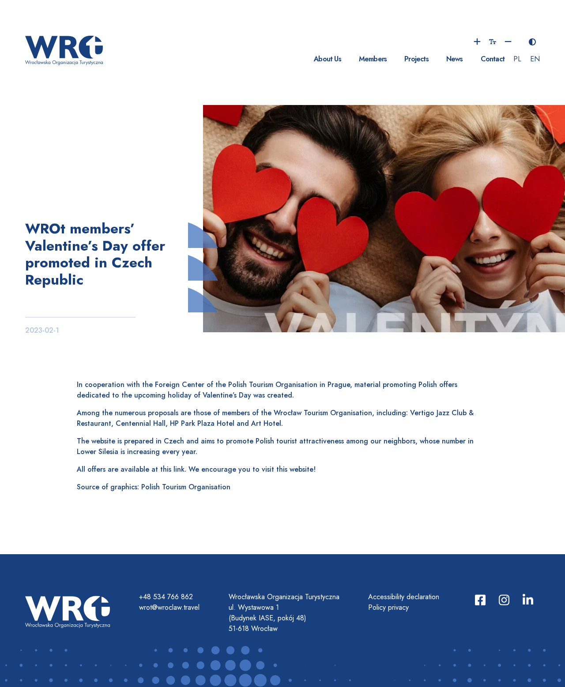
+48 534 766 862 (166, 597)
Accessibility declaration (403, 597)
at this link (168, 469)
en (535, 59)
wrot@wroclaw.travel (169, 607)
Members (373, 59)
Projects (416, 59)
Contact (493, 59)
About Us (327, 59)
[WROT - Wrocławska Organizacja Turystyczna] (64, 49)
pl (517, 59)
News (454, 59)
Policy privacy (388, 607)
